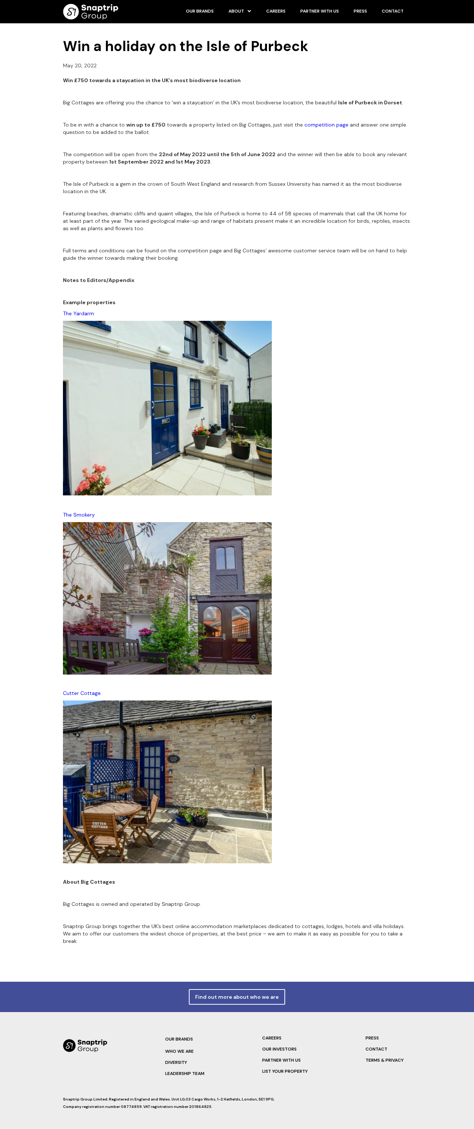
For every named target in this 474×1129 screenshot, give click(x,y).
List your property (285, 1071)
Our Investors (279, 1049)
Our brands (179, 1039)
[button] (240, 11)
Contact (393, 11)
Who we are (179, 1051)
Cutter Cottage (82, 693)
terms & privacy (384, 1060)
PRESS (360, 11)
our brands (200, 11)
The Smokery (79, 514)
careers (276, 11)
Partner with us (319, 11)
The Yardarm (78, 313)
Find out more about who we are (237, 997)
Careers (271, 1038)
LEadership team (184, 1073)
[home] (90, 11)
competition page (326, 124)
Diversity (176, 1062)
